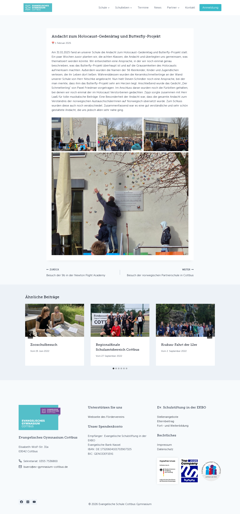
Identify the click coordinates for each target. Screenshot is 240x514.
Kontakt (190, 7)
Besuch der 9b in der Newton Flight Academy (75, 272)
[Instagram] (28, 502)
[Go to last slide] (30, 335)
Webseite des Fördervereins (106, 416)
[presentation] (54, 320)
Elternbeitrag (165, 421)
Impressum (164, 444)
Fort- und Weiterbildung (172, 425)
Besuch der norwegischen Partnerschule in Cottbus (160, 272)
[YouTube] (34, 502)
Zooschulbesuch (43, 344)
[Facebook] (21, 502)
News (157, 7)
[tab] (113, 368)
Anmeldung (210, 7)
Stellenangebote (167, 416)
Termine (143, 7)
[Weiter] (209, 335)
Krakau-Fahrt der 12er (179, 344)
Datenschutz (165, 449)
